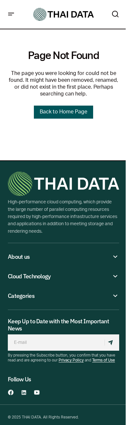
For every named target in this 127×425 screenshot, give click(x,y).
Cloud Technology (29, 276)
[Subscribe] (112, 342)
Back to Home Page (63, 112)
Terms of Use (103, 360)
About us (19, 256)
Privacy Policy (71, 360)
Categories (21, 296)
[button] (11, 14)
